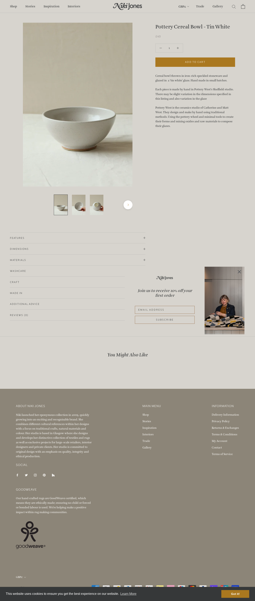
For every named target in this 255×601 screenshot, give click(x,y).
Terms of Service (222, 454)
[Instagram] (35, 475)
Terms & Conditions (224, 434)
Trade (200, 6)
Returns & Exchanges (225, 428)
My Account (219, 441)
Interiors (74, 6)
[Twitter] (26, 475)
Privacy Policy (221, 421)
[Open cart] (243, 6)
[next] (128, 204)
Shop (13, 6)
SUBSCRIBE (165, 319)
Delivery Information (225, 414)
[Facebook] (17, 475)
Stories (30, 6)
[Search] (234, 6)
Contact (217, 447)
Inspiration (51, 6)
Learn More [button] (128, 593)
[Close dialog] (239, 271)
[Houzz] (53, 475)
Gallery (218, 6)
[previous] (27, 204)
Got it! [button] (235, 593)
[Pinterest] (44, 475)
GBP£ (182, 6)
